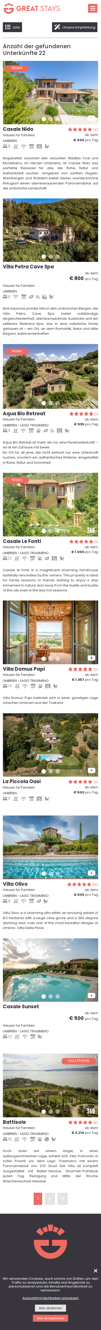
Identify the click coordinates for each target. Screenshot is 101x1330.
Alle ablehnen (50, 1308)
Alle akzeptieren (50, 1318)
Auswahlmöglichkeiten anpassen (51, 1298)
